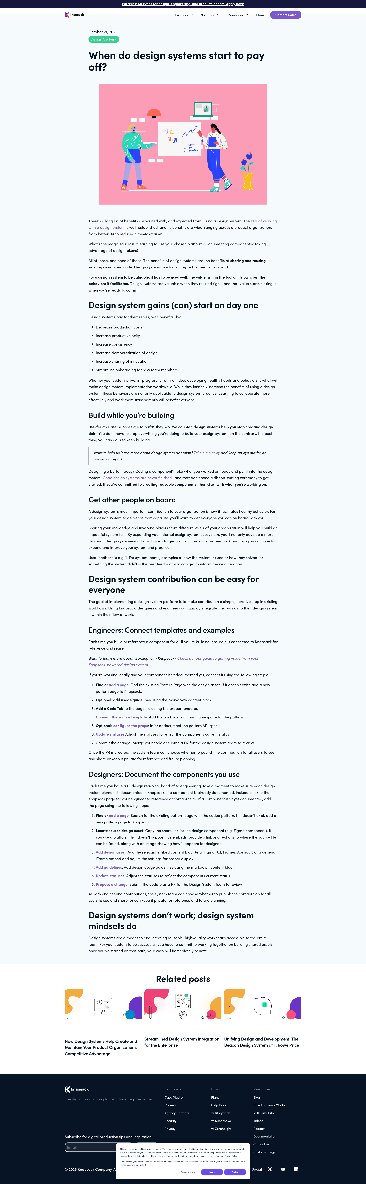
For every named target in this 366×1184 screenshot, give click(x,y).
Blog (256, 1097)
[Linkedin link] (283, 1169)
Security (170, 1120)
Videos (258, 1120)
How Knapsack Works (269, 1105)
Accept (212, 1172)
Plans (260, 15)
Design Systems (104, 39)
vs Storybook (220, 1112)
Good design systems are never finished (137, 477)
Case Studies (174, 1097)
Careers (171, 1105)
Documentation (264, 1136)
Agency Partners (177, 1112)
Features (181, 15)
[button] (185, 14)
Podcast (259, 1128)
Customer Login (265, 1151)
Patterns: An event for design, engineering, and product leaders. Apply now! (183, 4)
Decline (235, 1172)
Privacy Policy (231, 1156)
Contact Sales (285, 14)
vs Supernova (221, 1120)
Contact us (261, 1144)
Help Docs (218, 1105)
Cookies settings (189, 1172)
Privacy (170, 1128)
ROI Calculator (264, 1112)
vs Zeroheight (221, 1128)
